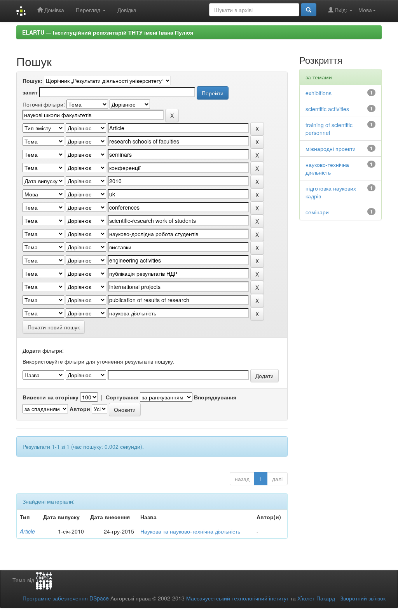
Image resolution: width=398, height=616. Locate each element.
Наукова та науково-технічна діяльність (190, 531)
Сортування (122, 397)
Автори (80, 409)
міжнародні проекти (330, 148)
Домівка (53, 10)
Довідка (126, 10)
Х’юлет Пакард (316, 598)
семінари (317, 212)
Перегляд (89, 10)
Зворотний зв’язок (363, 598)
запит (30, 92)
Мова (365, 10)
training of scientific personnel (329, 128)
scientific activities (327, 109)
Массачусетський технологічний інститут (237, 598)
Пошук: (32, 80)
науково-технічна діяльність (327, 168)
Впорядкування (215, 397)
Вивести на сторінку (51, 397)
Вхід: (341, 10)
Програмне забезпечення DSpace (66, 598)
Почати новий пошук (54, 327)
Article (27, 531)
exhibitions (318, 93)
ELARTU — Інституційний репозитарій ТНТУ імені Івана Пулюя (107, 32)
